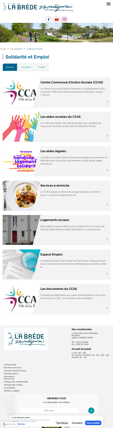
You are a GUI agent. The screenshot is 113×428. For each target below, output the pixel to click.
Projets (42, 67)
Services (10, 67)
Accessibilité (9, 388)
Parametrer (77, 423)
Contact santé (10, 365)
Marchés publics (11, 374)
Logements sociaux (54, 220)
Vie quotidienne (16, 49)
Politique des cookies (13, 385)
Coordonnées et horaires (15, 371)
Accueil (3, 49)
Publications (9, 376)
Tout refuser (62, 423)
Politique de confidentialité (16, 382)
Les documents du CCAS (58, 289)
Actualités (26, 67)
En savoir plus (18, 424)
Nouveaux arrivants (12, 367)
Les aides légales (53, 151)
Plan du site (9, 379)
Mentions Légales (12, 391)
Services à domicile (54, 185)
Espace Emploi (51, 254)
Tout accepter (93, 423)
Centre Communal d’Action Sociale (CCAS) (71, 82)
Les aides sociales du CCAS (60, 117)
